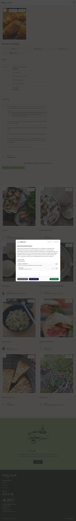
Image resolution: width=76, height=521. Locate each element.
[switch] (56, 264)
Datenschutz (56, 242)
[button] (56, 268)
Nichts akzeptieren (34, 279)
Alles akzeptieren (54, 279)
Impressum (49, 242)
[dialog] (38, 260)
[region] (38, 259)
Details (53, 268)
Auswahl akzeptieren (22, 279)
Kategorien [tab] (21, 259)
